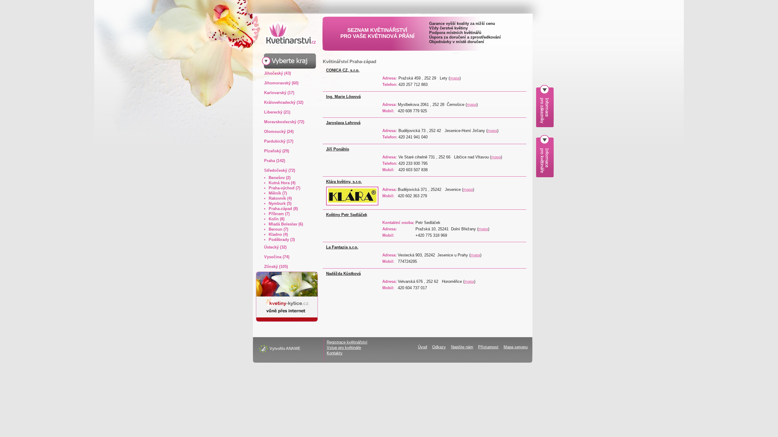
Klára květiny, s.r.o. (344, 181)
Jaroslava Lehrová (343, 122)
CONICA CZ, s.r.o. (343, 70)
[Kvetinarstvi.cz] (286, 33)
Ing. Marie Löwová (343, 96)
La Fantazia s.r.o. (342, 247)
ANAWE (293, 348)
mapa (455, 78)
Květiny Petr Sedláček (346, 214)
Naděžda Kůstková (343, 273)
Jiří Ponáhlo (337, 149)
